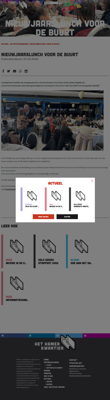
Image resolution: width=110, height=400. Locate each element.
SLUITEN (67, 217)
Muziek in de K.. (56, 205)
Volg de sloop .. (32, 205)
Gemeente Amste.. (81, 205)
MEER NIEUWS (43, 217)
